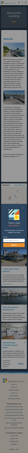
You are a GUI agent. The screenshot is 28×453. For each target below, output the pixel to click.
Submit (14, 245)
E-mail (5, 237)
